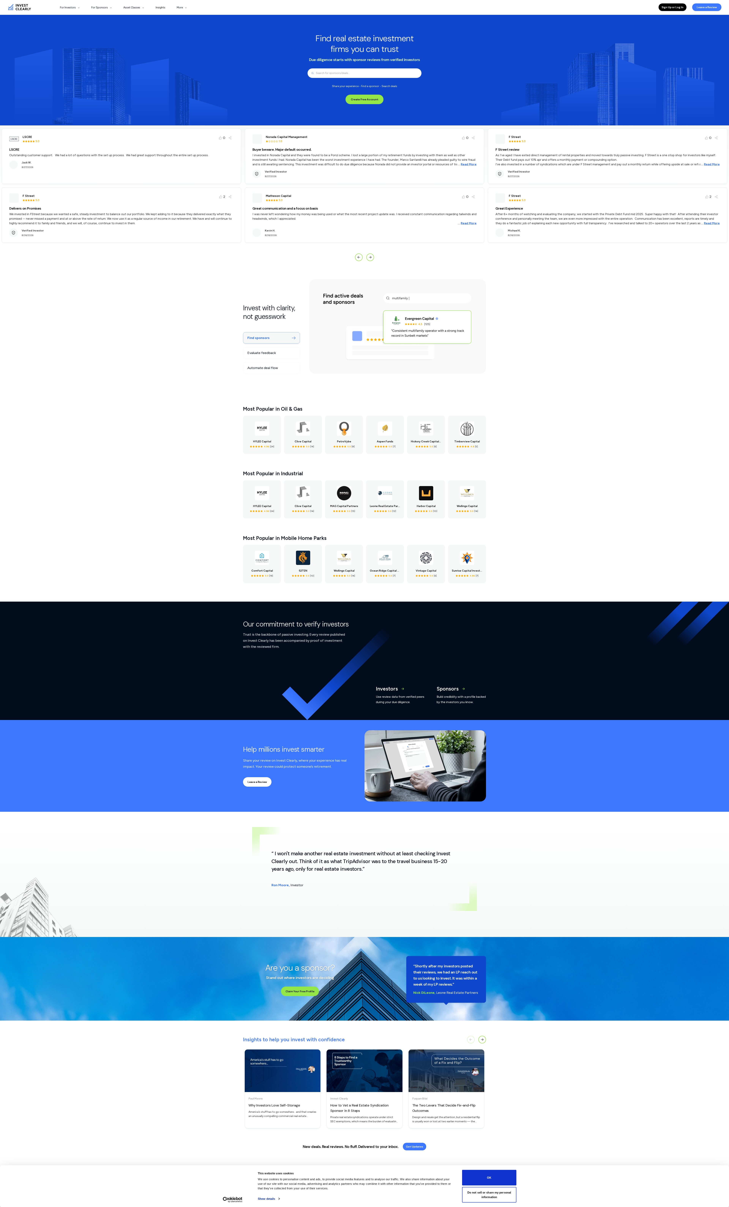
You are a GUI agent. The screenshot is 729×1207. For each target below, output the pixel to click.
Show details (266, 1198)
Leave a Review (707, 7)
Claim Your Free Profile (300, 991)
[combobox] (364, 73)
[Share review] (230, 137)
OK (489, 1177)
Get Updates (414, 1146)
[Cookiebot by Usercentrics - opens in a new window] (232, 1199)
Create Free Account (364, 99)
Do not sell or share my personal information (489, 1194)
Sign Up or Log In (672, 7)
